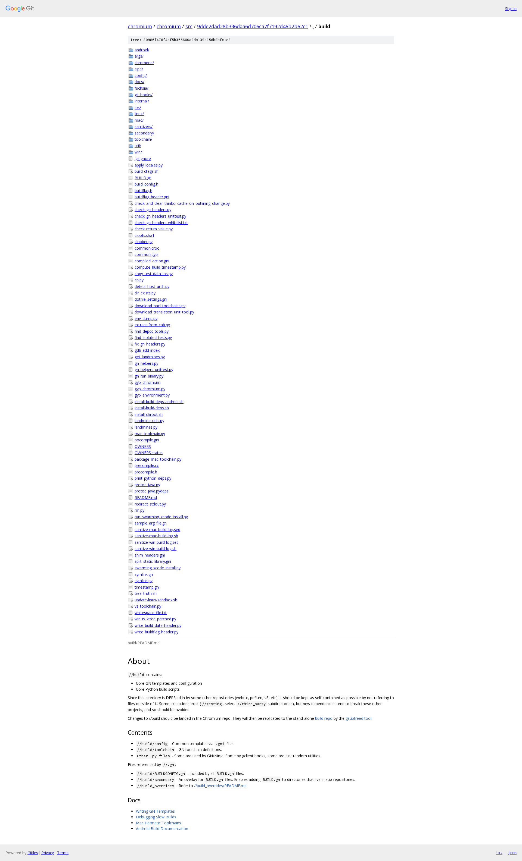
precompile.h (146, 472)
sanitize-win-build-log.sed (157, 542)
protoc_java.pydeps (152, 491)
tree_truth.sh (146, 593)
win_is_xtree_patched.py (155, 618)
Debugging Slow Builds (156, 816)
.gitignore (143, 158)
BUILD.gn (143, 177)
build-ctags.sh (147, 171)
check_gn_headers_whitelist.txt (161, 222)
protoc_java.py (147, 484)
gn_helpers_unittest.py (154, 369)
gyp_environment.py (152, 395)
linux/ (139, 113)
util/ (138, 145)
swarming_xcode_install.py (158, 567)
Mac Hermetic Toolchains (158, 822)
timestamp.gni (147, 587)
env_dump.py (146, 318)
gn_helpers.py (146, 363)
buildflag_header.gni (152, 196)
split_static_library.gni (153, 561)
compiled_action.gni (152, 260)
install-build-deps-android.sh (159, 401)
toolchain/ (143, 139)
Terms (63, 852)
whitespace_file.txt (151, 612)
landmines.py (146, 427)
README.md (146, 497)
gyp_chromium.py (150, 388)
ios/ (138, 107)
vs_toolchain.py (148, 606)
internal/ (142, 100)
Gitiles (32, 852)
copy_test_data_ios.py (154, 273)
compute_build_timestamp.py (160, 267)
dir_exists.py (145, 293)
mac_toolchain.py (150, 433)
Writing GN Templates (155, 811)
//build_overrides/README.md (220, 785)
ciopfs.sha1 (144, 235)
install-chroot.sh (149, 414)
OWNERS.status (149, 452)
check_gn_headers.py (153, 209)
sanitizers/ (144, 126)
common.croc (147, 248)
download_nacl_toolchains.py (160, 305)
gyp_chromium (147, 382)
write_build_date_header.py (158, 625)
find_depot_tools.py (152, 331)
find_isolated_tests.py (153, 337)
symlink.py (144, 580)
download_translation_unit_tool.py (164, 312)
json (512, 852)
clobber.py (144, 241)
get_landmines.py (150, 356)
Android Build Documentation (162, 828)
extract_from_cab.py (152, 324)
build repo (324, 718)
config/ (141, 75)
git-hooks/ (144, 94)
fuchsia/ (141, 88)
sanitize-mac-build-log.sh (156, 535)
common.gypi (147, 254)
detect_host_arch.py (152, 286)
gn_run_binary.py (149, 376)
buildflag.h (143, 190)
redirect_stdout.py (150, 504)
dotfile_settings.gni (151, 299)
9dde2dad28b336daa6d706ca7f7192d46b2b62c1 (252, 26)
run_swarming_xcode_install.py (161, 516)
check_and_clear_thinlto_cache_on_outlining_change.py (182, 203)
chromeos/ (144, 62)
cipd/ (139, 68)
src (188, 26)
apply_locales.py (149, 165)
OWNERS (143, 446)
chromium (140, 26)
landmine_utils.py (149, 420)
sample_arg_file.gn (151, 523)
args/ (139, 56)
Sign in (511, 8)
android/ (142, 49)
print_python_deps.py (153, 478)
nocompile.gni (147, 439)
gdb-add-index (147, 350)
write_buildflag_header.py (156, 631)
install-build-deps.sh (152, 407)
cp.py (139, 279)
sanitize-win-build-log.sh (155, 548)
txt (499, 852)
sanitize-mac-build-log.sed (157, 529)
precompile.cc (147, 465)
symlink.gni (144, 574)
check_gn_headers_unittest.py (160, 216)
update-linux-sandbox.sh (156, 599)
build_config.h (146, 184)
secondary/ (144, 133)
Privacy (47, 852)
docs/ (139, 81)
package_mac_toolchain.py (158, 459)
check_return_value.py (154, 228)
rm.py (139, 510)
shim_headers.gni (150, 555)
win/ (138, 152)
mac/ (139, 120)
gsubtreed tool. (359, 718)
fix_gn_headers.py (150, 344)
